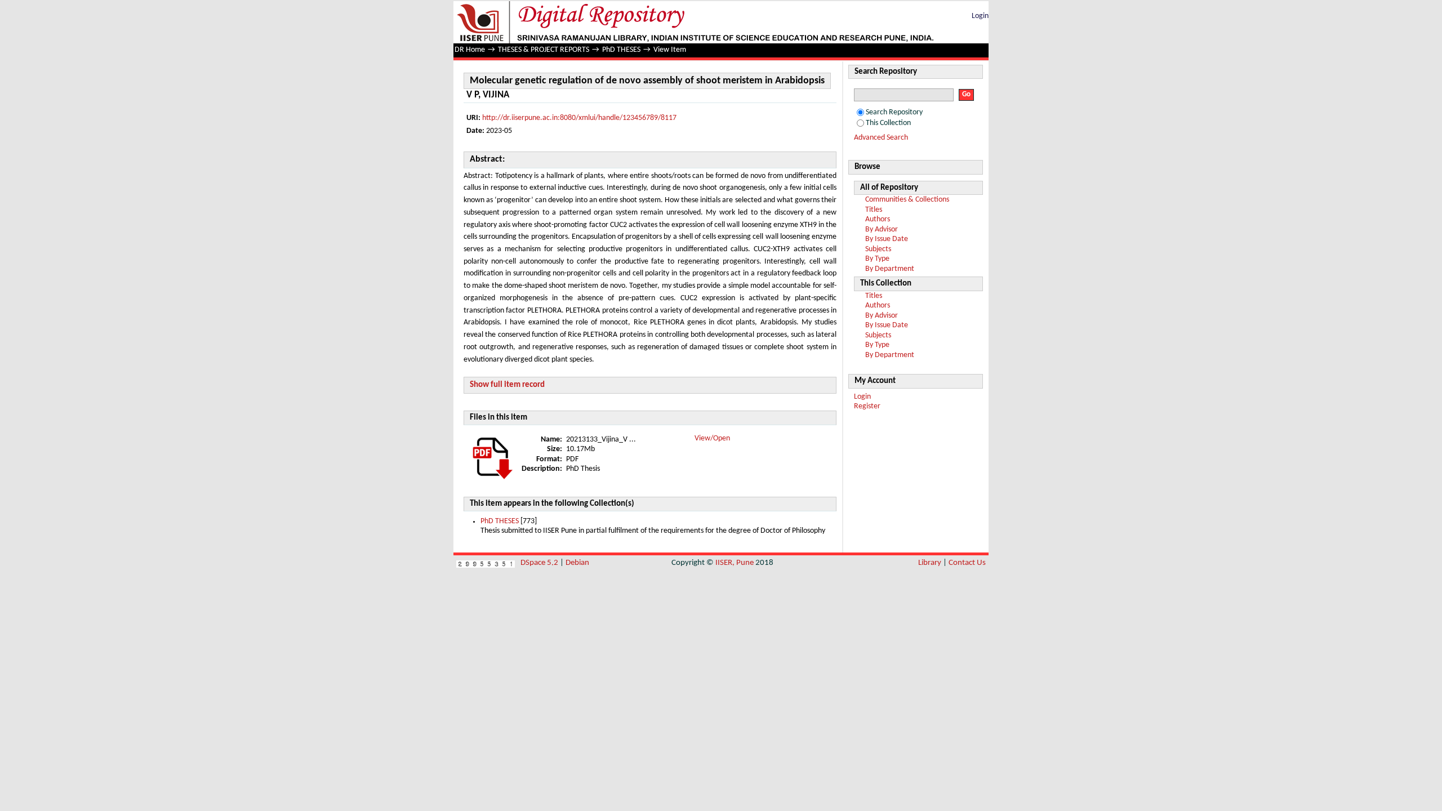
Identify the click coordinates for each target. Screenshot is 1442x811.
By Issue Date (886, 239)
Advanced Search (881, 137)
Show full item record (507, 385)
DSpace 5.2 (540, 563)
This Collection (888, 123)
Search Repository (894, 112)
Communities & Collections (907, 199)
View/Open (712, 438)
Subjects (878, 249)
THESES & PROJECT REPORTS (543, 50)
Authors (877, 219)
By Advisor (881, 229)
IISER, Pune (734, 563)
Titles (873, 209)
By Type (877, 258)
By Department (889, 269)
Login (980, 16)
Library (929, 563)
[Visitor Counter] (485, 563)
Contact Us (967, 563)
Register (867, 406)
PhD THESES (621, 50)
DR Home (470, 50)
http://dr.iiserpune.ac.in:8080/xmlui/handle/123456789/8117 (579, 118)
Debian (577, 563)
